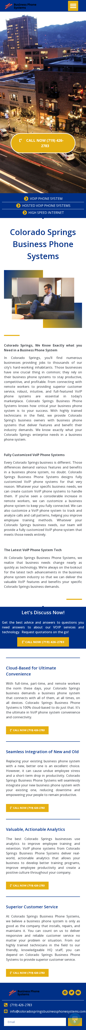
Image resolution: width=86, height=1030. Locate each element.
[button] (73, 6)
